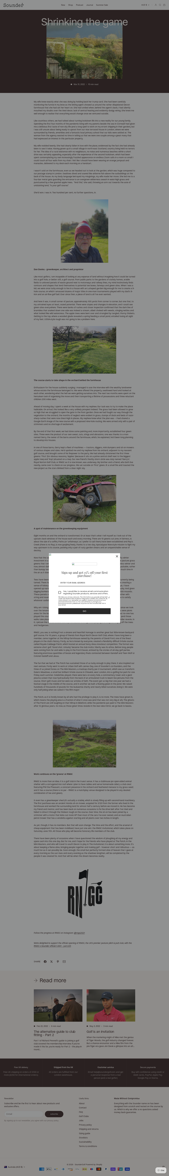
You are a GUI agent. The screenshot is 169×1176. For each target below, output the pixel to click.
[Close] (117, 556)
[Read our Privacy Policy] (109, 597)
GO (84, 611)
